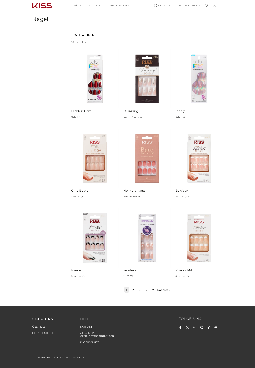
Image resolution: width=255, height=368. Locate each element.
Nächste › (163, 289)
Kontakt (86, 326)
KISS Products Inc (50, 357)
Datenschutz (89, 342)
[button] (206, 5)
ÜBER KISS (39, 326)
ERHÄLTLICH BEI (42, 332)
